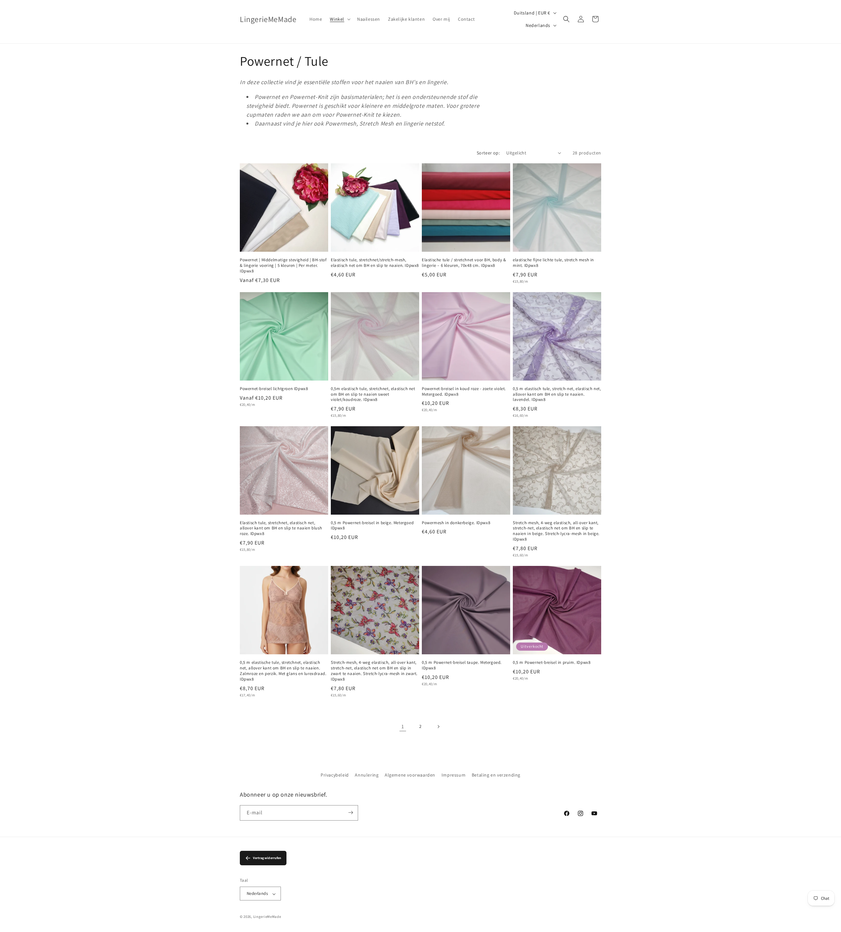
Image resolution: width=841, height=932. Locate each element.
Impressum (454, 775)
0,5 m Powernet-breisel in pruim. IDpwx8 (551, 662)
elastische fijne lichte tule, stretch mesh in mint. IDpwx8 (553, 262)
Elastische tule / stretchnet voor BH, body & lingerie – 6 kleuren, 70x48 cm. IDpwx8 (464, 262)
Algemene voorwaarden (410, 775)
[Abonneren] (350, 812)
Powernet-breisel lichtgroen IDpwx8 (274, 388)
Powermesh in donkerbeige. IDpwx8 (456, 522)
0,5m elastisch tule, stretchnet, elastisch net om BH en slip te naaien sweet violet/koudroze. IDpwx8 (373, 394)
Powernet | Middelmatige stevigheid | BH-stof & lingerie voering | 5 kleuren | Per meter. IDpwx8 (283, 265)
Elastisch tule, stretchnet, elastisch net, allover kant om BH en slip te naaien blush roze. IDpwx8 (281, 528)
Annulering (366, 775)
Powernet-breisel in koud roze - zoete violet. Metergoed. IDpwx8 (464, 391)
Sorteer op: (488, 153)
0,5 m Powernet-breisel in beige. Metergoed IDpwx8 (372, 525)
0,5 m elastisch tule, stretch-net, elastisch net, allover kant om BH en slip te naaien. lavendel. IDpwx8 (557, 394)
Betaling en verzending (496, 775)
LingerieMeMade (267, 917)
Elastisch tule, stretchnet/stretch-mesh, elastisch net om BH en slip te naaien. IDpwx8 (375, 262)
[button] (339, 19)
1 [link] (402, 726)
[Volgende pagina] (438, 726)
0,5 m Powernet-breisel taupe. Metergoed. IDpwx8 (462, 665)
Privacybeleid (335, 775)
